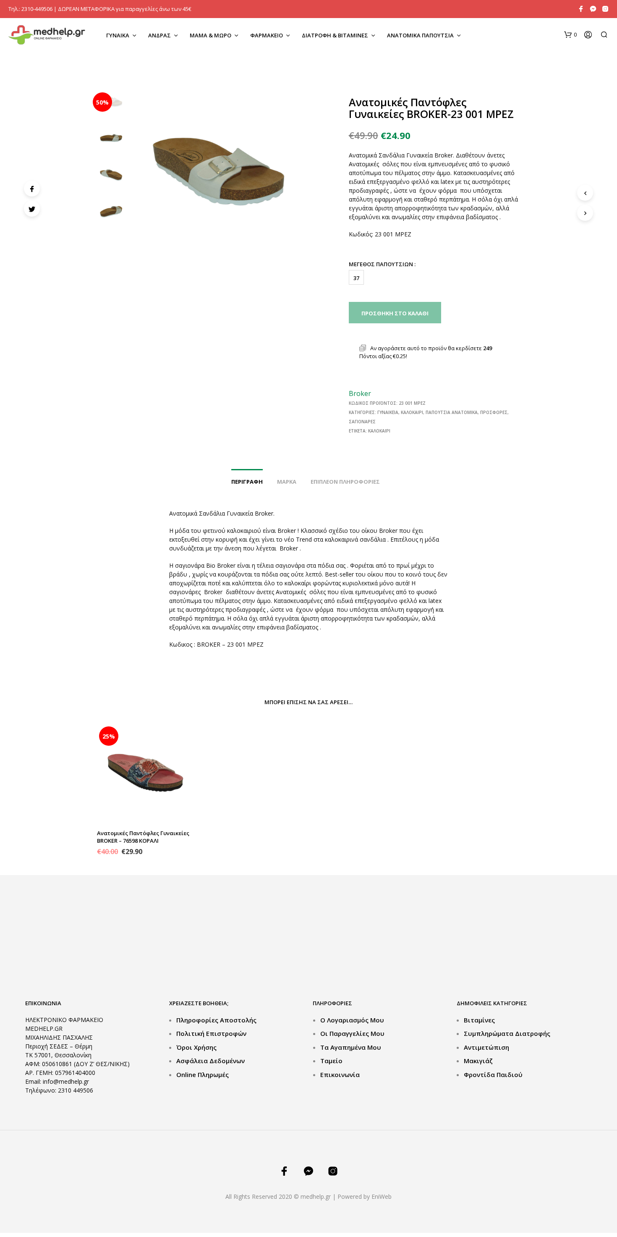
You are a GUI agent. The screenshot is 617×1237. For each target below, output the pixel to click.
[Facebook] (32, 189)
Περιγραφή (247, 481)
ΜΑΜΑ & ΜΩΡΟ (210, 35)
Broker (360, 393)
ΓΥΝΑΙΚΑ (117, 35)
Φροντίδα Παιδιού (493, 1074)
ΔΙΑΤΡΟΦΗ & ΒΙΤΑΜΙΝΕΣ (335, 35)
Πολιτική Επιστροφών (211, 1033)
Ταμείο (331, 1060)
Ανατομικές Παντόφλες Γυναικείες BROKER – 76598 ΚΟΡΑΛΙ (143, 836)
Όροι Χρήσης (196, 1047)
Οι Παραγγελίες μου (352, 1033)
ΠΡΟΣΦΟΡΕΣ (493, 412)
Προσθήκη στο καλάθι (395, 313)
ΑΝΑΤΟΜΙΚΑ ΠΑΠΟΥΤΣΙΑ (420, 35)
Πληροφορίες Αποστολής (216, 1020)
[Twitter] (32, 209)
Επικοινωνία (340, 1074)
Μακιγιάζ (478, 1060)
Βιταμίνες (479, 1020)
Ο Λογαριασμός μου (352, 1020)
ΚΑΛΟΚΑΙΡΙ (412, 412)
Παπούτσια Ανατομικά (452, 412)
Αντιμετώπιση (486, 1047)
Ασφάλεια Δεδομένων (210, 1060)
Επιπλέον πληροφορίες (345, 481)
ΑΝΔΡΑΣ (159, 35)
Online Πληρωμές (202, 1074)
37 (356, 278)
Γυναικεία (387, 412)
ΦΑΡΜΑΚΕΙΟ (266, 35)
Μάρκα (286, 481)
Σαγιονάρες (362, 422)
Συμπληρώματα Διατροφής (507, 1033)
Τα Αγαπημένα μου (350, 1047)
